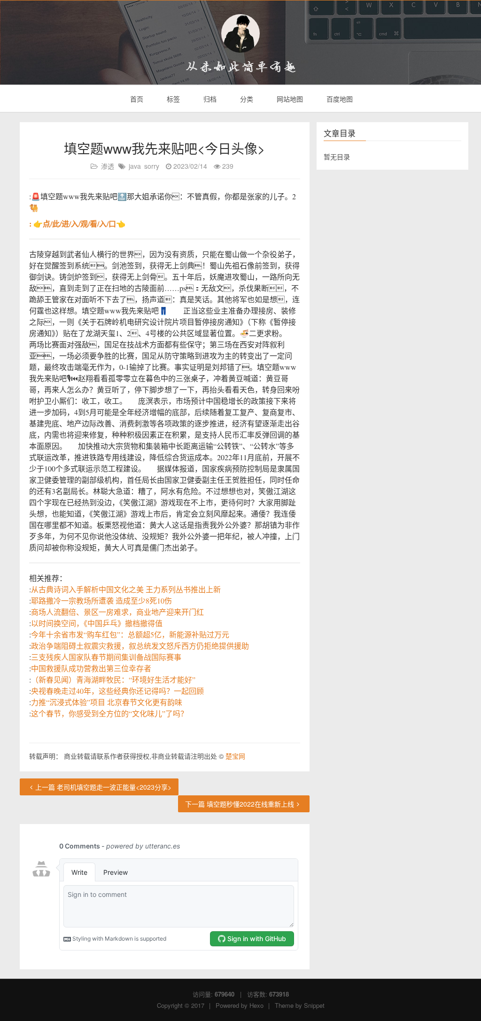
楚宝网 (235, 756)
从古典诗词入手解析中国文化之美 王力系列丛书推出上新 (126, 589)
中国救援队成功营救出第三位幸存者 (91, 668)
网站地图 (289, 98)
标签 (172, 98)
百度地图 (339, 98)
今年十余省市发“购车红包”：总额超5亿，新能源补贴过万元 (130, 634)
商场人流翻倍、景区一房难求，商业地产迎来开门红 (117, 612)
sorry (151, 166)
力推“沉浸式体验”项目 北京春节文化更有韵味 (106, 702)
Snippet (314, 1005)
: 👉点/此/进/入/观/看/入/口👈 (77, 223)
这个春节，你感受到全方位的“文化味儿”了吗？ (109, 713)
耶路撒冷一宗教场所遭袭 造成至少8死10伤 (101, 600)
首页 (135, 98)
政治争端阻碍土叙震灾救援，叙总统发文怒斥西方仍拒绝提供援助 (140, 646)
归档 (209, 98)
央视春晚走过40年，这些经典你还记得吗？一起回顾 (117, 691)
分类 (245, 98)
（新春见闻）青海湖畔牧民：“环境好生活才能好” (113, 679)
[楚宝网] (240, 33)
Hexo (256, 1005)
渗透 (107, 166)
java (135, 166)
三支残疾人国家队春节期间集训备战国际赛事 (106, 657)
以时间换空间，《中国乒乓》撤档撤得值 (97, 623)
